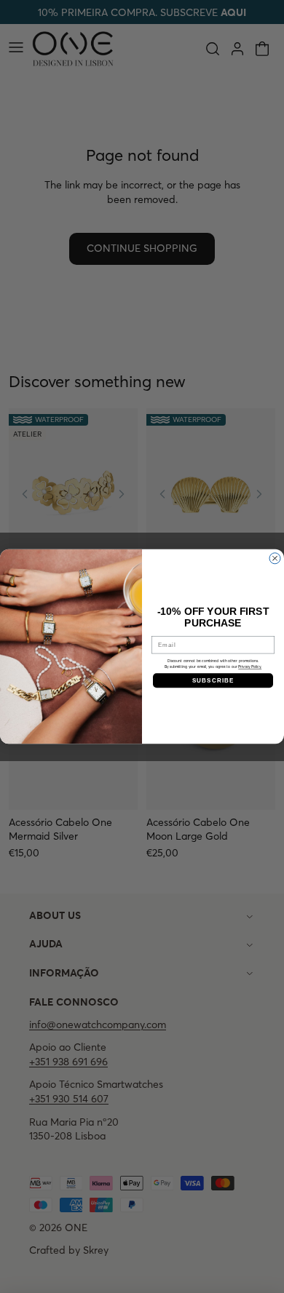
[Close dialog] (274, 558)
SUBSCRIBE (213, 680)
